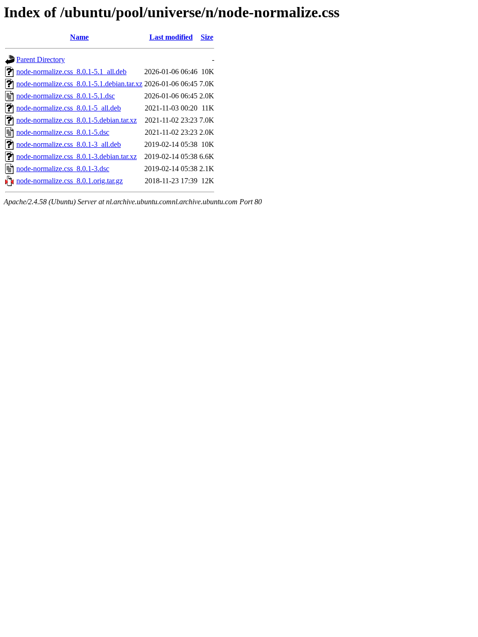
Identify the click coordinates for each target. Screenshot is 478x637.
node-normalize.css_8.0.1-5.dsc (62, 132)
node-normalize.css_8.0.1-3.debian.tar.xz (76, 156)
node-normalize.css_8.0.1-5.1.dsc (65, 96)
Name (79, 37)
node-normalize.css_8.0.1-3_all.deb (68, 144)
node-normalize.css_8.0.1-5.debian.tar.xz (76, 120)
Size (207, 37)
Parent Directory (40, 59)
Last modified (171, 37)
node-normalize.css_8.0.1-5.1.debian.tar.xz (79, 84)
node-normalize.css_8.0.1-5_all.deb (68, 108)
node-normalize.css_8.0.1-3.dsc (62, 169)
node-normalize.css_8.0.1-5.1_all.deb (71, 72)
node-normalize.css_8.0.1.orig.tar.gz (69, 181)
